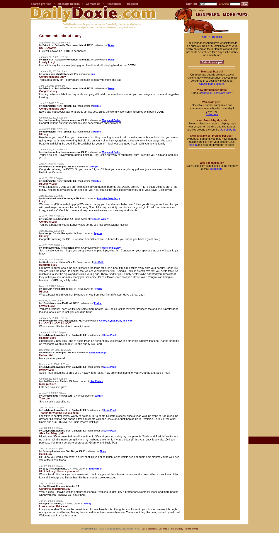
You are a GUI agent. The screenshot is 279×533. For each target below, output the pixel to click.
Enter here (212, 114)
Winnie (99, 395)
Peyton (98, 233)
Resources (114, 3)
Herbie (97, 106)
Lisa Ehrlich (96, 381)
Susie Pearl (109, 335)
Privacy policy (176, 529)
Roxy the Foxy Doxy (108, 198)
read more (216, 168)
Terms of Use (191, 529)
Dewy (111, 45)
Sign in (206, 36)
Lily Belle (99, 262)
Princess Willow (99, 219)
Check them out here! (212, 83)
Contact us (93, 3)
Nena (103, 451)
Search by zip (228, 129)
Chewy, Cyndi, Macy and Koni (116, 320)
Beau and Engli (97, 352)
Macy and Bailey (111, 120)
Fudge (98, 303)
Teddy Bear (95, 468)
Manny (87, 503)
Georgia (93, 166)
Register (132, 3)
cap (93, 74)
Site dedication (149, 529)
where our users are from (216, 93)
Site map (163, 529)
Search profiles (41, 3)
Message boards (69, 3)
